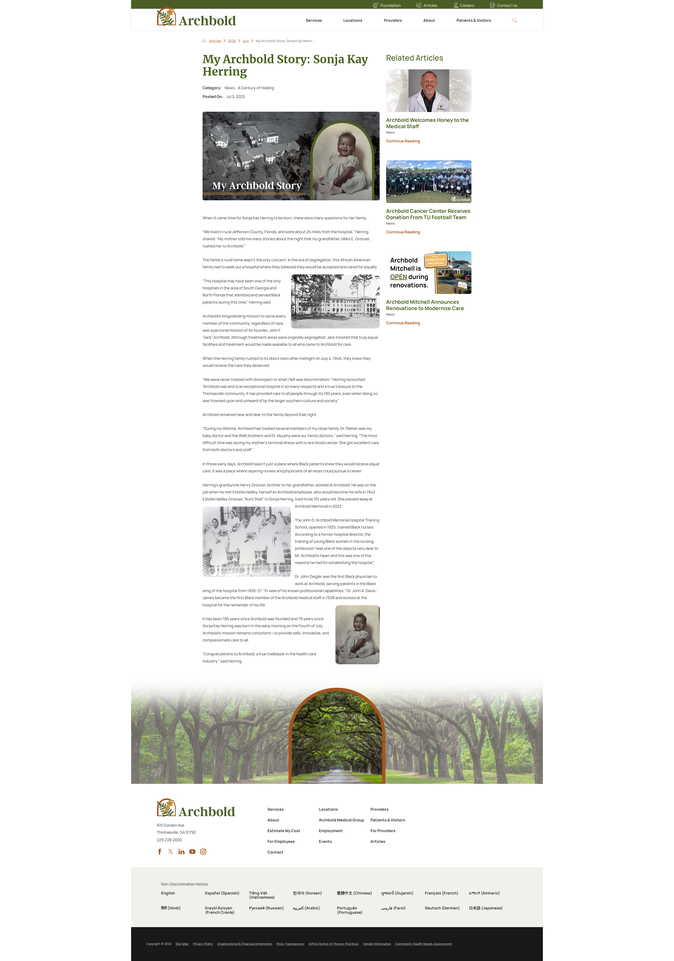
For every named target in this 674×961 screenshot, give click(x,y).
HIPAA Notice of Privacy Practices (334, 944)
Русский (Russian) (266, 908)
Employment (331, 830)
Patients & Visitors (474, 20)
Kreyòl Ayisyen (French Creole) (220, 910)
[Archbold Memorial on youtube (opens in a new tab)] (192, 852)
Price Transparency (290, 944)
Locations (352, 20)
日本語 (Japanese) (486, 908)
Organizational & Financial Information (244, 944)
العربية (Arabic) (306, 908)
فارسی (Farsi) (393, 908)
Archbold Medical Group (341, 820)
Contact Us (507, 5)
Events (325, 841)
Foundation (391, 5)
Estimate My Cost (283, 830)
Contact (275, 852)
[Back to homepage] (204, 40)
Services (314, 20)
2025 (232, 41)
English (168, 893)
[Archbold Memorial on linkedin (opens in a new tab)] (181, 852)
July (246, 41)
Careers (467, 5)
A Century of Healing (256, 87)
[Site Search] (515, 20)
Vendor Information (377, 944)
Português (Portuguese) (350, 910)
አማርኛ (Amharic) (484, 893)
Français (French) (441, 893)
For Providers (383, 830)
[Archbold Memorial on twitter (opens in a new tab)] (171, 852)
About (429, 20)
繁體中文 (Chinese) (354, 893)
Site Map (182, 944)
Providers (393, 20)
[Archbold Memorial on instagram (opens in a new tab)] (203, 852)
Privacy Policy (203, 944)
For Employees (281, 841)
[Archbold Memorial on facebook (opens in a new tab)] (160, 852)
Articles (430, 5)
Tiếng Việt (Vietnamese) (262, 895)
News (230, 87)
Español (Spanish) (222, 893)
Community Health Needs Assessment (423, 944)
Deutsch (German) (442, 908)
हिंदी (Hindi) (171, 908)
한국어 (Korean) (307, 893)
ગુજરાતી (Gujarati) (397, 893)
